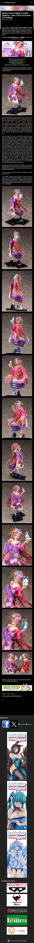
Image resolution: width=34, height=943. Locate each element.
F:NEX (4, 693)
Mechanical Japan (9, 2)
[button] (3, 23)
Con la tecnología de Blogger (18, 940)
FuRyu (8, 693)
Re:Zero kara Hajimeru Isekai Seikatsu (12, 696)
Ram (13, 693)
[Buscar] (32, 2)
